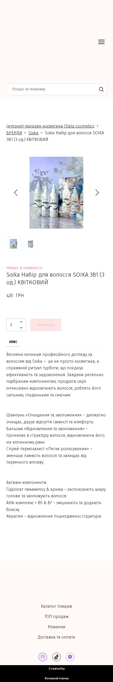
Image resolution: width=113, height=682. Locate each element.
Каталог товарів (56, 602)
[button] (101, 89)
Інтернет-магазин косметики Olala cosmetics (50, 126)
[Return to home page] (51, 42)
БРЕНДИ (14, 132)
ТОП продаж (57, 612)
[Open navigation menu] (101, 42)
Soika (33, 132)
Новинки (56, 622)
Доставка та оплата (56, 632)
